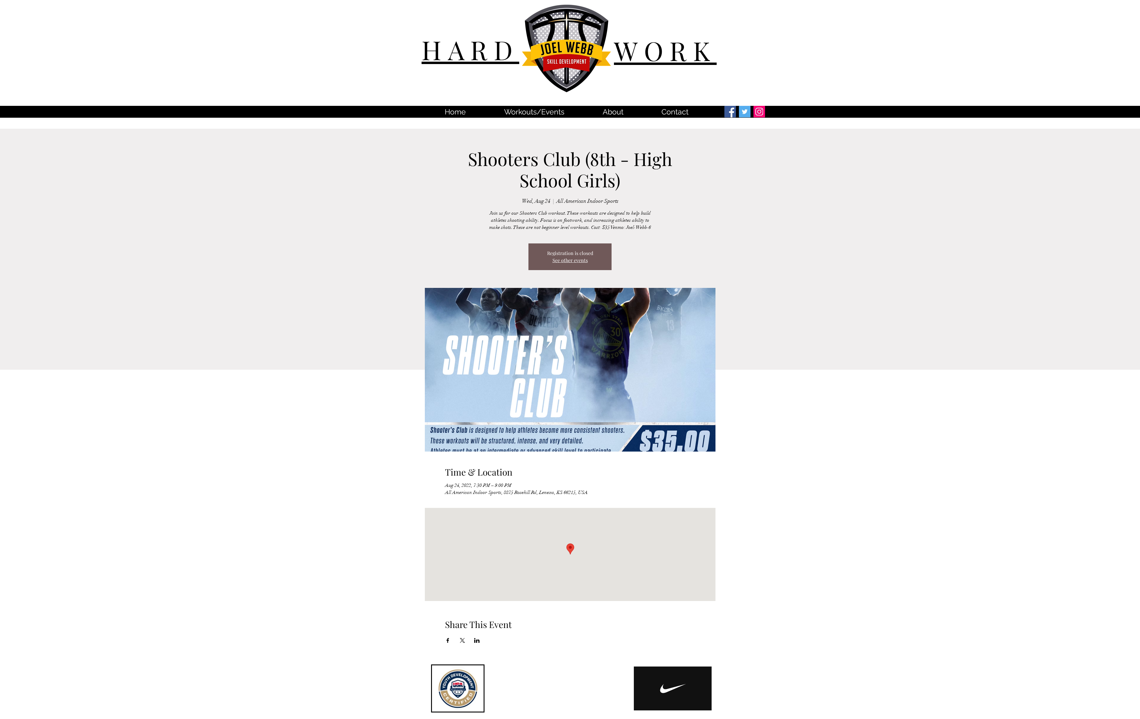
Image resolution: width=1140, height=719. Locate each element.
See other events (570, 260)
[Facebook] (730, 111)
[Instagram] (759, 111)
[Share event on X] (462, 640)
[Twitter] (744, 111)
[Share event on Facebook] (448, 640)
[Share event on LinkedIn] (477, 640)
